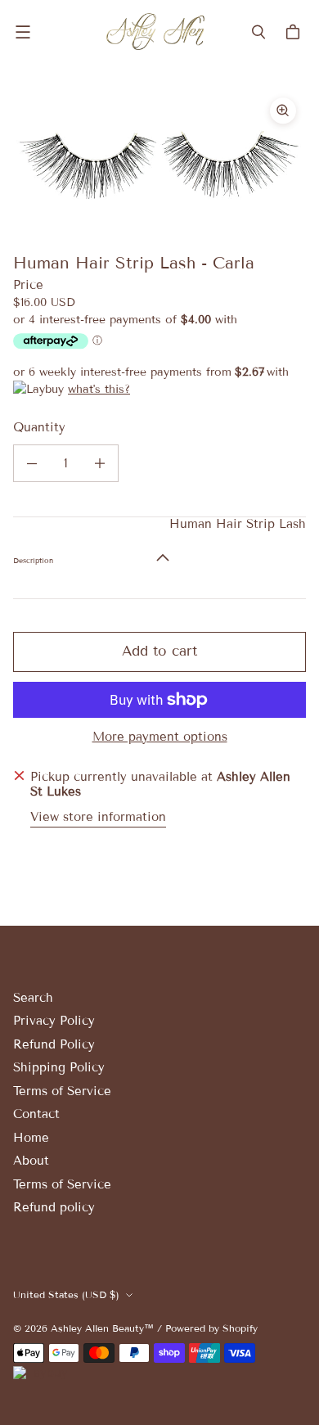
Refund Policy (54, 1044)
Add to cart (159, 651)
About (31, 1160)
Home (31, 1137)
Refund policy (54, 1207)
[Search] (258, 32)
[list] (159, 159)
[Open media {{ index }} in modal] (159, 159)
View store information (98, 817)
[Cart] (295, 32)
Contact (36, 1114)
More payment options (159, 737)
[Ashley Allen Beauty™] (155, 31)
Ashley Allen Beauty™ (102, 1328)
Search (33, 997)
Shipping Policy (59, 1067)
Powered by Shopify (211, 1328)
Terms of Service (62, 1091)
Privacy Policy (54, 1020)
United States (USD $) (66, 1294)
